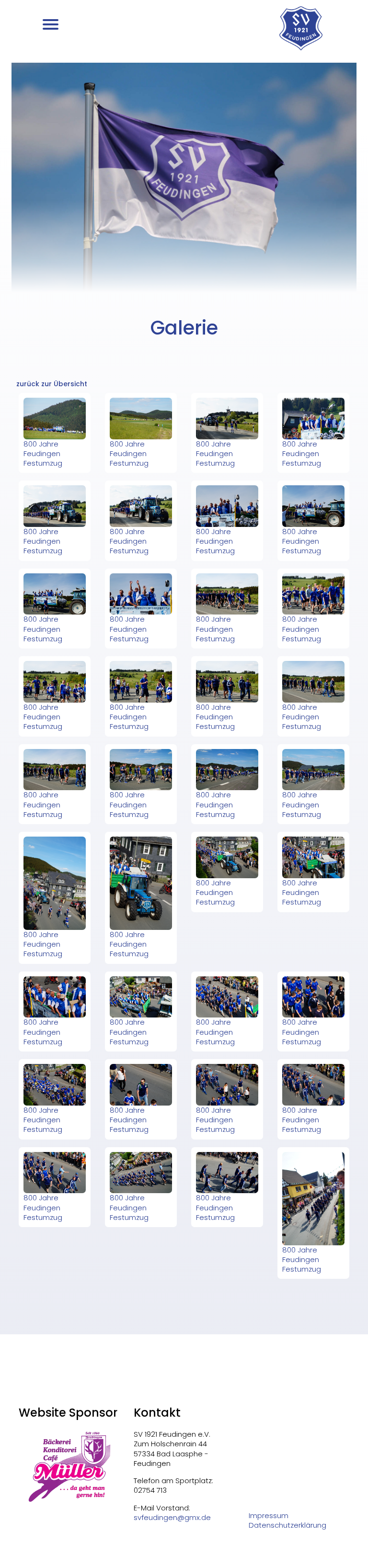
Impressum (268, 1515)
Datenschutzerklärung (287, 1525)
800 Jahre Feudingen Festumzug (42, 454)
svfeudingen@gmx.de (172, 1517)
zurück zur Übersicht (51, 384)
